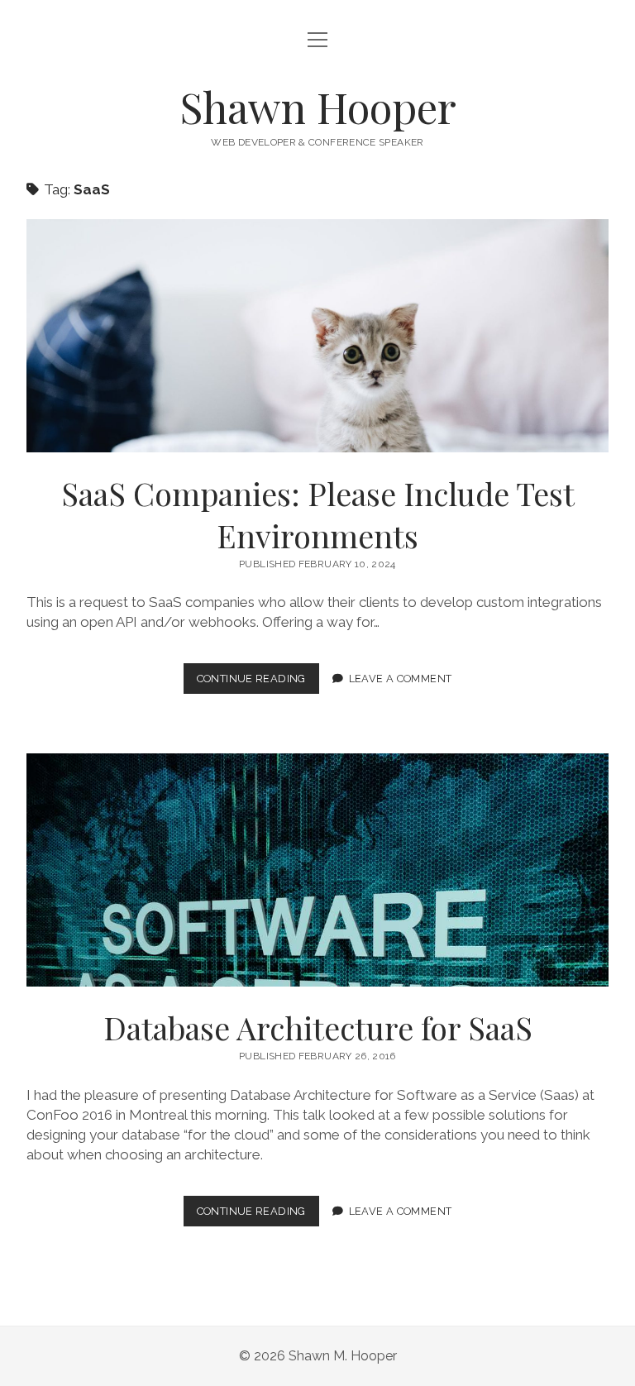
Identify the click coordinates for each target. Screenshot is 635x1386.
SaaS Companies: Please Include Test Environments (317, 335)
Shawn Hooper (317, 107)
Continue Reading (258, 682)
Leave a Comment (400, 678)
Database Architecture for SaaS (317, 870)
